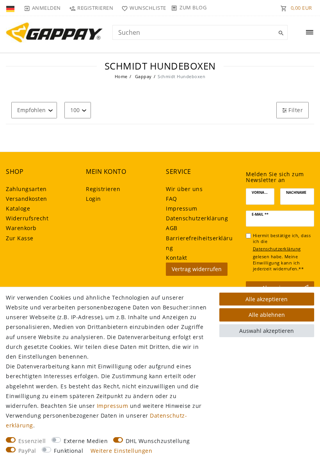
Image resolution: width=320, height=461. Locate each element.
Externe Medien (86, 441)
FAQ (171, 198)
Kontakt (176, 257)
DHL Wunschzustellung (158, 441)
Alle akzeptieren (266, 299)
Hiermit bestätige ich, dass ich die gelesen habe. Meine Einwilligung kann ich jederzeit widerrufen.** (282, 252)
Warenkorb (21, 228)
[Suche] (279, 33)
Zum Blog (193, 7)
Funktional (68, 450)
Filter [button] (295, 110)
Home (121, 76)
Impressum (181, 208)
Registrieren (103, 189)
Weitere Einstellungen (122, 450)
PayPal (27, 450)
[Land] (11, 8)
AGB (172, 228)
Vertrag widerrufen (197, 269)
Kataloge (18, 208)
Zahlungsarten (26, 189)
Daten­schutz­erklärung (197, 218)
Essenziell (32, 441)
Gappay (142, 76)
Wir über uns (184, 189)
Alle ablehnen (267, 314)
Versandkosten (26, 198)
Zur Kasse (20, 238)
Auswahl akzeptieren (266, 330)
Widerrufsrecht (27, 218)
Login (93, 198)
